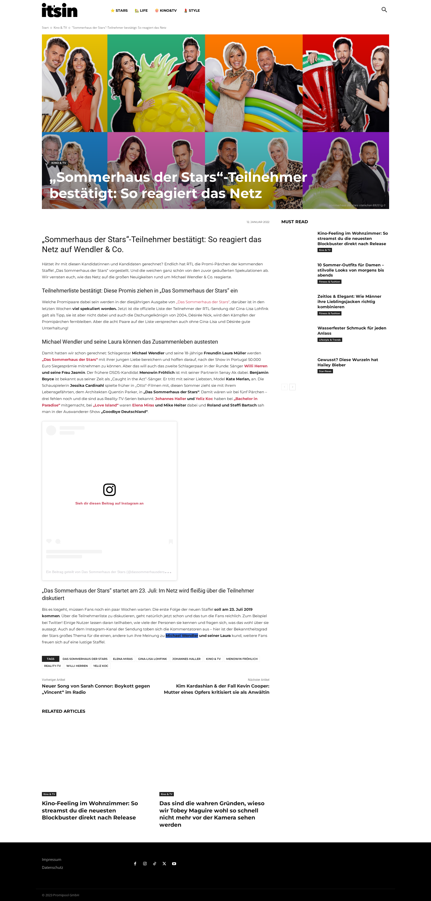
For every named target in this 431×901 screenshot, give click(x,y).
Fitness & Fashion (329, 281)
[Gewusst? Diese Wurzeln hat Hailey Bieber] (297, 367)
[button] (384, 10)
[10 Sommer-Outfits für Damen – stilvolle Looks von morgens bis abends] (297, 272)
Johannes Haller (186, 659)
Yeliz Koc (100, 666)
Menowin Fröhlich (242, 659)
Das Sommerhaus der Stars (85, 659)
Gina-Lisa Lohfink (152, 659)
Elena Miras (123, 659)
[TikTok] (154, 864)
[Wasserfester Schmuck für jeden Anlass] (297, 335)
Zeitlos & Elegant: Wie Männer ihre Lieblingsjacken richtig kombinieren (349, 301)
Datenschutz (52, 867)
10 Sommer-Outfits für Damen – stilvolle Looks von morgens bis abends (351, 270)
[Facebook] (135, 864)
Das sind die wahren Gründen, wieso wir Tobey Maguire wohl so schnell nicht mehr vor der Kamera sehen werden (211, 814)
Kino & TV (60, 27)
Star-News (325, 371)
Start (45, 27)
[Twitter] (164, 864)
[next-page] (292, 387)
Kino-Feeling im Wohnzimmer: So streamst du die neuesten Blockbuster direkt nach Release (90, 810)
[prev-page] (284, 387)
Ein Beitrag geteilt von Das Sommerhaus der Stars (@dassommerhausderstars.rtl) (111, 572)
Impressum (51, 859)
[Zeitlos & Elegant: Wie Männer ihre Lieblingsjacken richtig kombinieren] (297, 304)
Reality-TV (52, 666)
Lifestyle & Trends (330, 339)
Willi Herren (77, 666)
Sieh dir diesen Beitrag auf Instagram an (109, 503)
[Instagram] (145, 864)
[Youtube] (174, 864)
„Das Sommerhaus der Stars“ (203, 302)
